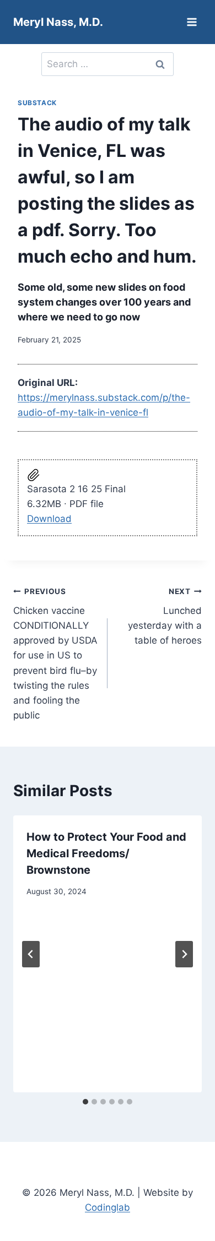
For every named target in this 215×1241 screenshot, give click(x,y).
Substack (37, 103)
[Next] (184, 954)
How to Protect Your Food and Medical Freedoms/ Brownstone (106, 853)
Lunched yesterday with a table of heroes (165, 616)
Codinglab (107, 1207)
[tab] (85, 1101)
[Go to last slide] (31, 954)
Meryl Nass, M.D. (58, 22)
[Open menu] (191, 21)
